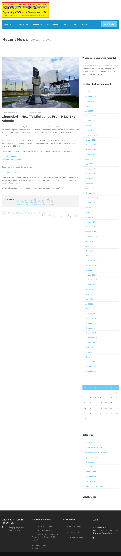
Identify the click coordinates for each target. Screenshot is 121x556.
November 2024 (91, 116)
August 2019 (90, 285)
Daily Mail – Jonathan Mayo (12, 159)
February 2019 (91, 314)
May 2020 (89, 251)
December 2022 (91, 169)
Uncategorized (90, 476)
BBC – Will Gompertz (9, 156)
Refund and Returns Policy (102, 533)
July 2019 (89, 289)
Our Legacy (37, 24)
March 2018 (89, 357)
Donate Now (109, 24)
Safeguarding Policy (100, 527)
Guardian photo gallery (10, 172)
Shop (75, 24)
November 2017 (91, 367)
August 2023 (90, 154)
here (18, 146)
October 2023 (90, 150)
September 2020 (91, 236)
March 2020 (89, 256)
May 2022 (89, 183)
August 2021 (90, 203)
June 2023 (89, 159)
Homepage (8, 24)
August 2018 (90, 342)
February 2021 (91, 222)
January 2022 (90, 188)
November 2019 (91, 270)
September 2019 (91, 280)
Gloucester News (91, 457)
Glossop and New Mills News (96, 452)
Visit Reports (90, 481)
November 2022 (91, 174)
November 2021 (91, 193)
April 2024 (89, 130)
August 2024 (90, 121)
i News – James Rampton (11, 162)
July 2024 (89, 125)
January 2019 (90, 318)
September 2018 (91, 338)
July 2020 (89, 241)
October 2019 (90, 275)
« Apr (90, 424)
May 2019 (89, 299)
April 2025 (89, 111)
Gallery (86, 24)
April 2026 (89, 92)
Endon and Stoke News (94, 447)
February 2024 (91, 135)
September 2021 (91, 198)
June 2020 (89, 246)
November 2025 (91, 97)
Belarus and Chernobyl (57, 24)
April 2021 (89, 217)
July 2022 (89, 178)
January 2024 (90, 140)
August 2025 (90, 101)
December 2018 (91, 323)
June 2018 (89, 347)
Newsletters (89, 462)
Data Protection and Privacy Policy (105, 530)
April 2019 (89, 304)
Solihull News (90, 467)
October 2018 (90, 333)
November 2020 (91, 227)
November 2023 (91, 145)
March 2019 (89, 309)
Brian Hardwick (10, 112)
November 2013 (91, 371)
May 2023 (89, 164)
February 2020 (91, 260)
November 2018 (91, 328)
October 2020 (90, 232)
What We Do (23, 24)
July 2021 (89, 207)
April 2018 (89, 352)
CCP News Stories (34, 112)
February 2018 (91, 362)
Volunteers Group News (94, 486)
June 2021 (89, 212)
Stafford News (90, 472)
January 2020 (90, 265)
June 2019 (89, 294)
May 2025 (89, 106)
